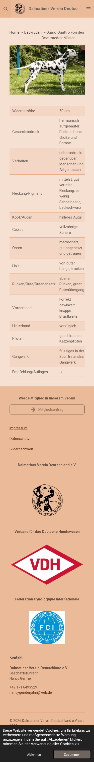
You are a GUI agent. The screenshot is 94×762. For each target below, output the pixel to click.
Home (15, 32)
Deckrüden (33, 32)
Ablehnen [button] (34, 754)
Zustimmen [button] (72, 754)
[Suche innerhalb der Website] (5, 9)
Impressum (19, 428)
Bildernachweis (22, 449)
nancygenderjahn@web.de (31, 692)
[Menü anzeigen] (88, 9)
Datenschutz (20, 439)
